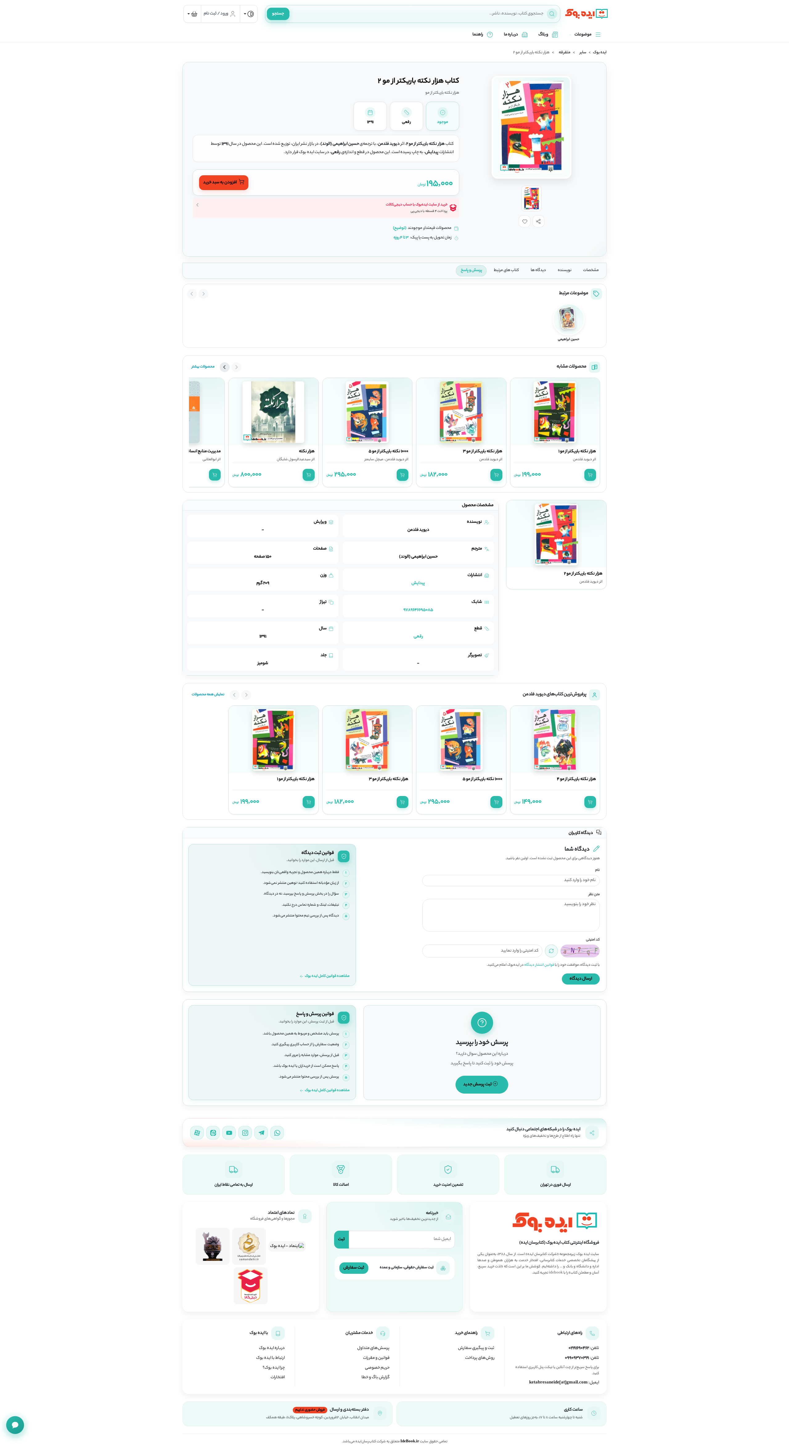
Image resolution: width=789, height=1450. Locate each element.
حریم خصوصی (377, 1368)
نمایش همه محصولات (208, 695)
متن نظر (594, 895)
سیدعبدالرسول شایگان (294, 460)
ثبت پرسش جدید (478, 1084)
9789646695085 (418, 610)
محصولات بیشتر (203, 367)
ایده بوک (600, 53)
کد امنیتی (593, 940)
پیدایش (418, 583)
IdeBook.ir (409, 1442)
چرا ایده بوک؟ (274, 1368)
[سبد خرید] (192, 14)
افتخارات (278, 1377)
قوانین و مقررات (376, 1358)
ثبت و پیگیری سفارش (476, 1348)
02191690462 (579, 1348)
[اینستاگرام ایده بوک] (245, 1132)
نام (597, 870)
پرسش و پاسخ (471, 270)
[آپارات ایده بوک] (197, 1132)
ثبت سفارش (353, 1267)
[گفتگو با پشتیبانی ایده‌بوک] (15, 1425)
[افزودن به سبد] (590, 475)
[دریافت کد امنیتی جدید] (551, 950)
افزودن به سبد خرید (220, 182)
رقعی (418, 636)
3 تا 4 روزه (401, 238)
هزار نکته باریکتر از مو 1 (577, 451)
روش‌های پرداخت (479, 1358)
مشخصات (591, 270)
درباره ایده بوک (272, 1348)
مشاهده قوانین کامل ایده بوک (327, 976)
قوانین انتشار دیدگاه (539, 965)
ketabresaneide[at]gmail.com (558, 1382)
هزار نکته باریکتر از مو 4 (576, 779)
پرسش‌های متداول (373, 1348)
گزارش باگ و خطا (376, 1377)
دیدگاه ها (538, 270)
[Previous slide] (203, 294)
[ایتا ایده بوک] (213, 1132)
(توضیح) (399, 228)
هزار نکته (307, 451)
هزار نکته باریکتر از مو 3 (482, 451)
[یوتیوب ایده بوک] (229, 1132)
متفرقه (564, 53)
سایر (583, 53)
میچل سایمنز (374, 460)
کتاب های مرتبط (506, 270)
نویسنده (564, 270)
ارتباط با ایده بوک (270, 1358)
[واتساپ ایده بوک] (277, 1132)
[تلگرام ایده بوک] (261, 1132)
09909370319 (577, 1358)
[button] (538, 221)
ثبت (341, 1239)
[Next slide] (192, 294)
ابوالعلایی (209, 460)
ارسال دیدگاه (581, 978)
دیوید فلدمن (582, 460)
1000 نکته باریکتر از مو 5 (388, 451)
